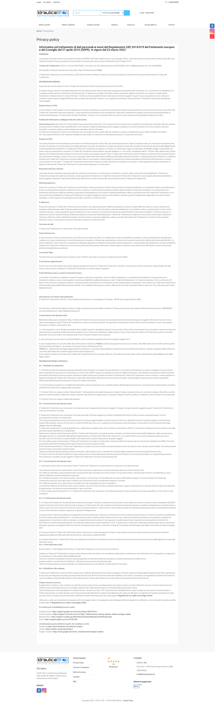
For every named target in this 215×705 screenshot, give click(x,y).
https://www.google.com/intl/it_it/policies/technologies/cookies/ (78, 632)
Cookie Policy (128, 701)
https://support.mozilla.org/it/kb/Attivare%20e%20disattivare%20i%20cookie (81, 617)
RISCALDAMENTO (151, 25)
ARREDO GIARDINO (68, 25)
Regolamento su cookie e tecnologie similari (135, 596)
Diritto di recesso (79, 672)
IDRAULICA (131, 25)
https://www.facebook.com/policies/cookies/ (65, 626)
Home (39, 31)
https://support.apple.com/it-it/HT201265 (61, 619)
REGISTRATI (150, 13)
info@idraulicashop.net (146, 674)
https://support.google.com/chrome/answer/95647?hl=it (74, 612)
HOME (39, 2)
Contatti (76, 677)
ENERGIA (114, 25)
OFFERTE (171, 25)
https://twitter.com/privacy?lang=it (59, 629)
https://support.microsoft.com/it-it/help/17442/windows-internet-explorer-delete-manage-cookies (92, 614)
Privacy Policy (78, 663)
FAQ (74, 682)
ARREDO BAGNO (44, 25)
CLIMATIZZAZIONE (93, 25)
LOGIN (142, 13)
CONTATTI (56, 2)
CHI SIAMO (47, 2)
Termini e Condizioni (81, 667)
